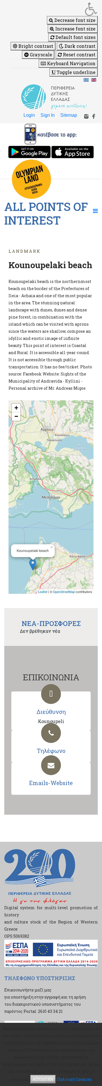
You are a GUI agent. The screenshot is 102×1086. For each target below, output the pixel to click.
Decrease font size (74, 20)
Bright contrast (35, 46)
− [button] (16, 416)
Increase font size (74, 29)
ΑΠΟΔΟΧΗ (43, 1079)
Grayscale (40, 55)
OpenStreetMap (64, 591)
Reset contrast (78, 55)
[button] (54, 9)
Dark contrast (79, 46)
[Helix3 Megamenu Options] (95, 210)
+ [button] (16, 407)
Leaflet (42, 591)
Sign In (48, 115)
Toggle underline (75, 72)
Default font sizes (74, 37)
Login (29, 115)
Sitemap (68, 115)
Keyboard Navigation (70, 63)
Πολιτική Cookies (74, 1079)
